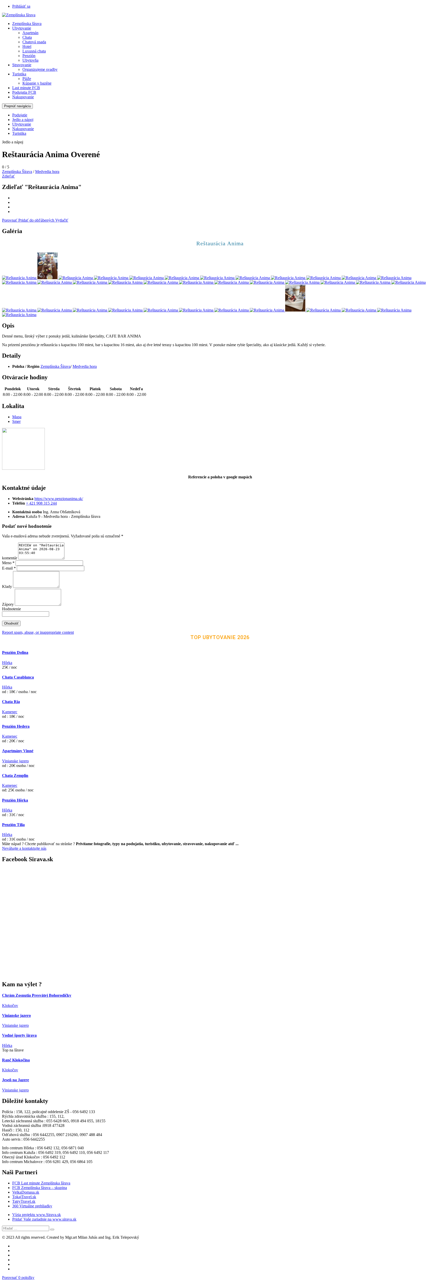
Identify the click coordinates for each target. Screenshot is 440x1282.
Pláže (26, 78)
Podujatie (19, 115)
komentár (9, 558)
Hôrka (7, 662)
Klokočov (10, 1005)
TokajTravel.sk (24, 1197)
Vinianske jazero (15, 761)
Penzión (28, 55)
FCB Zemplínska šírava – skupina (39, 1187)
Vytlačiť (61, 220)
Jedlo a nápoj (22, 119)
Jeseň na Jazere (15, 1080)
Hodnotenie (11, 609)
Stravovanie (21, 65)
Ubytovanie (21, 28)
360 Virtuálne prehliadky (32, 1206)
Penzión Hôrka (15, 800)
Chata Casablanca (18, 677)
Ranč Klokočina (16, 1060)
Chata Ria (11, 701)
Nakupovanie (23, 97)
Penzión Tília (13, 824)
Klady (7, 586)
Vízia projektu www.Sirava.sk (36, 1214)
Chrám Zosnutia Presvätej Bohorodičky (36, 995)
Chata (27, 37)
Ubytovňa (30, 60)
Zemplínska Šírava (17, 171)
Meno (8, 563)
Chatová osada (34, 42)
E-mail (9, 568)
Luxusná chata (34, 51)
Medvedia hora (47, 171)
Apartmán (30, 33)
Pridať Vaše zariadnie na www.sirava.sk (44, 1219)
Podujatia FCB (24, 92)
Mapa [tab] (16, 417)
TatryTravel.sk (23, 1201)
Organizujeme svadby (40, 69)
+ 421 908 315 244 (41, 503)
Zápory (8, 604)
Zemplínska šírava (27, 23)
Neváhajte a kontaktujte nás (24, 848)
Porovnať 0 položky (18, 1277)
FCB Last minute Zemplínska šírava (41, 1183)
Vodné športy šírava (19, 1035)
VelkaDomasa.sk (25, 1192)
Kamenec (9, 712)
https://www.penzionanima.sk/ (58, 498)
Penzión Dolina (15, 652)
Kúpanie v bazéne (36, 83)
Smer (16, 421)
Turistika (19, 74)
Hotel (26, 46)
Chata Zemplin (15, 775)
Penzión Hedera (16, 726)
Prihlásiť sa (21, 6)
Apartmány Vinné (17, 751)
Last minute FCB (26, 88)
